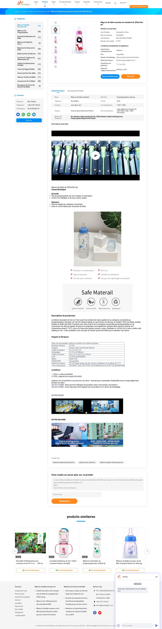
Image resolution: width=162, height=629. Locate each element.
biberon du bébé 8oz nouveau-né (63, 462)
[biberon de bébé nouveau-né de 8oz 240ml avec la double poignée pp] (97, 543)
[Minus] (156, 577)
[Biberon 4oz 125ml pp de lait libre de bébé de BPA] (30, 543)
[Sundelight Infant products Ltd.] (23, 3)
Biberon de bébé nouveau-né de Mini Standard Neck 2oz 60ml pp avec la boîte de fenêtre (47, 612)
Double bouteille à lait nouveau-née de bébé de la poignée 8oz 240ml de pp (47, 594)
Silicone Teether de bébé (29, 77)
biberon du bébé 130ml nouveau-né (111, 462)
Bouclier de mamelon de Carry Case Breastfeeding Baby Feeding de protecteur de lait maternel (76, 601)
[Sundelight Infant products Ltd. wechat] (28, 114)
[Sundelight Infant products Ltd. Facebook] (95, 613)
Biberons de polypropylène (29, 31)
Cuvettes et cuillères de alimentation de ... (29, 58)
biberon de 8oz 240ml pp (87, 462)
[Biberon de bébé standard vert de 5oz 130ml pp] (130, 543)
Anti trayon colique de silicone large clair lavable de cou (77, 592)
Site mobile (19, 609)
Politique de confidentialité (20, 614)
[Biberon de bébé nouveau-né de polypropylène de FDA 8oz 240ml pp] (63, 543)
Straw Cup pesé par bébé (29, 73)
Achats (108, 3)
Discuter (29, 120)
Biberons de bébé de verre (29, 43)
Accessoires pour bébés (29, 81)
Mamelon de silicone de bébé (29, 49)
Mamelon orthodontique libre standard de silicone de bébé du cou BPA (76, 612)
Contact (18, 600)
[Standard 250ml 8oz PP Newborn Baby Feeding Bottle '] (79, 40)
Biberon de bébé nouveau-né (29, 26)
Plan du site (19, 606)
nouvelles (18, 603)
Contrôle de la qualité (22, 597)
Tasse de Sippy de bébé (29, 69)
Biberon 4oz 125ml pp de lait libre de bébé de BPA (46, 602)
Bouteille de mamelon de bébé (29, 37)
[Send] (156, 625)
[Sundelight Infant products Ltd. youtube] (100, 613)
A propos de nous (21, 591)
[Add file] (118, 625)
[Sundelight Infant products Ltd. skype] (34, 114)
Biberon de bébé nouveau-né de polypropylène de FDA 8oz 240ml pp (63, 563)
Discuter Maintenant (139, 7)
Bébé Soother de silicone (29, 54)
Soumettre (64, 501)
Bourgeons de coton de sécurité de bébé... (29, 86)
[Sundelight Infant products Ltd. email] (18, 114)
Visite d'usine (19, 594)
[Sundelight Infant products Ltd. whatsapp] (23, 114)
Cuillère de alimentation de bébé (29, 64)
